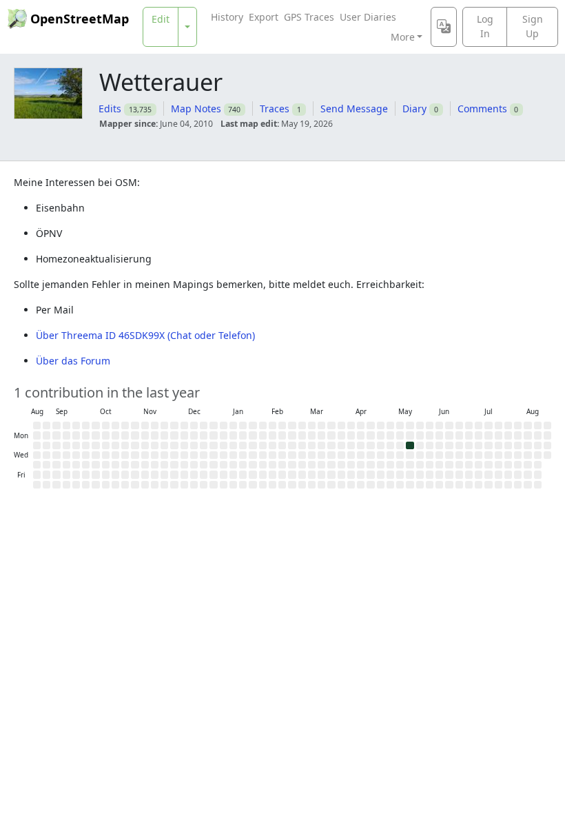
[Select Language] (444, 27)
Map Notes (196, 108)
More (403, 36)
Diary (414, 108)
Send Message (354, 108)
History (227, 16)
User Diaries (368, 16)
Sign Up (532, 26)
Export (263, 16)
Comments (482, 108)
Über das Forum (73, 360)
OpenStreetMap (79, 18)
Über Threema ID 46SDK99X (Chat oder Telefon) (145, 335)
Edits (110, 108)
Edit (161, 18)
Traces (274, 108)
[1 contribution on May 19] (409, 445)
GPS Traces (309, 16)
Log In (485, 26)
